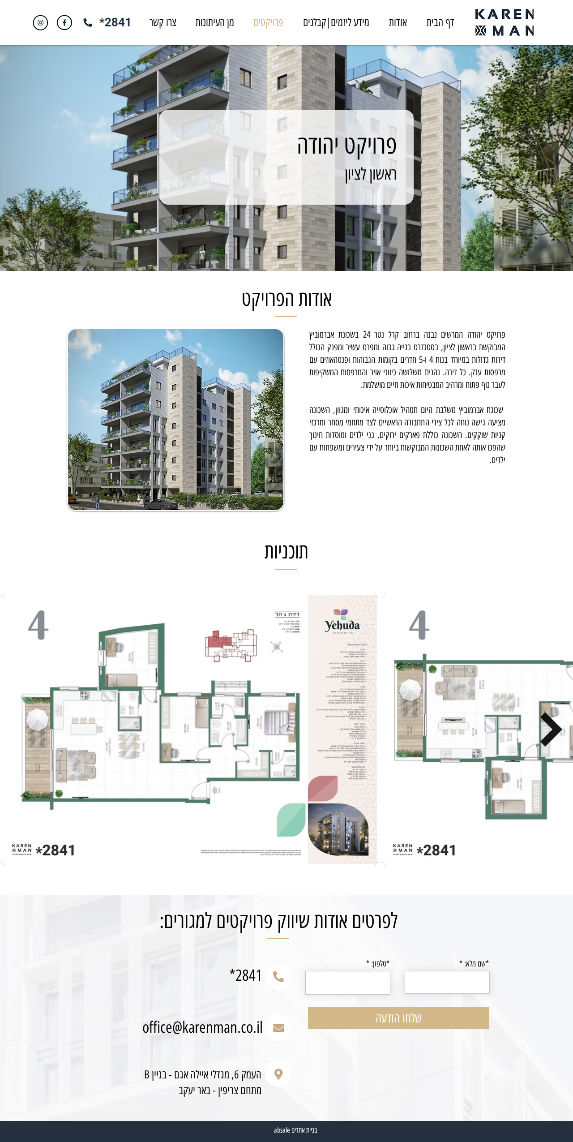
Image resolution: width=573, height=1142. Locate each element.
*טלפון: (380, 964)
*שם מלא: (476, 964)
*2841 (245, 975)
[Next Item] (551, 729)
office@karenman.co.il (202, 1027)
